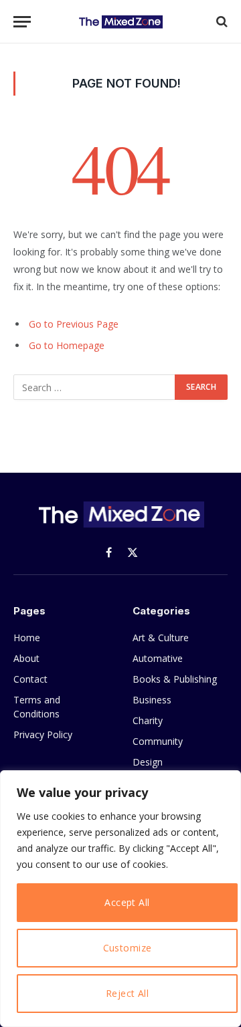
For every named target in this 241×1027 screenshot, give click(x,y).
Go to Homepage (66, 345)
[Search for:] (94, 387)
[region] (120, 898)
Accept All (126, 902)
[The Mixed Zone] (120, 21)
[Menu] (22, 22)
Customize (127, 947)
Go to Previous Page (73, 324)
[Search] (221, 22)
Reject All (127, 993)
